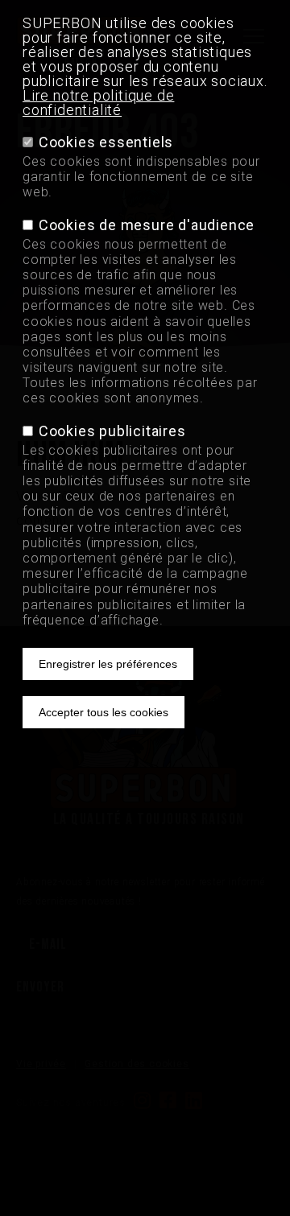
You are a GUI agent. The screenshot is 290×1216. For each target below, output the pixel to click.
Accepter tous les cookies (103, 712)
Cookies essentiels (106, 142)
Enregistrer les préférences (108, 663)
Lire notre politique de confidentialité (98, 102)
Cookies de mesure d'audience (147, 224)
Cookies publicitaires (112, 431)
